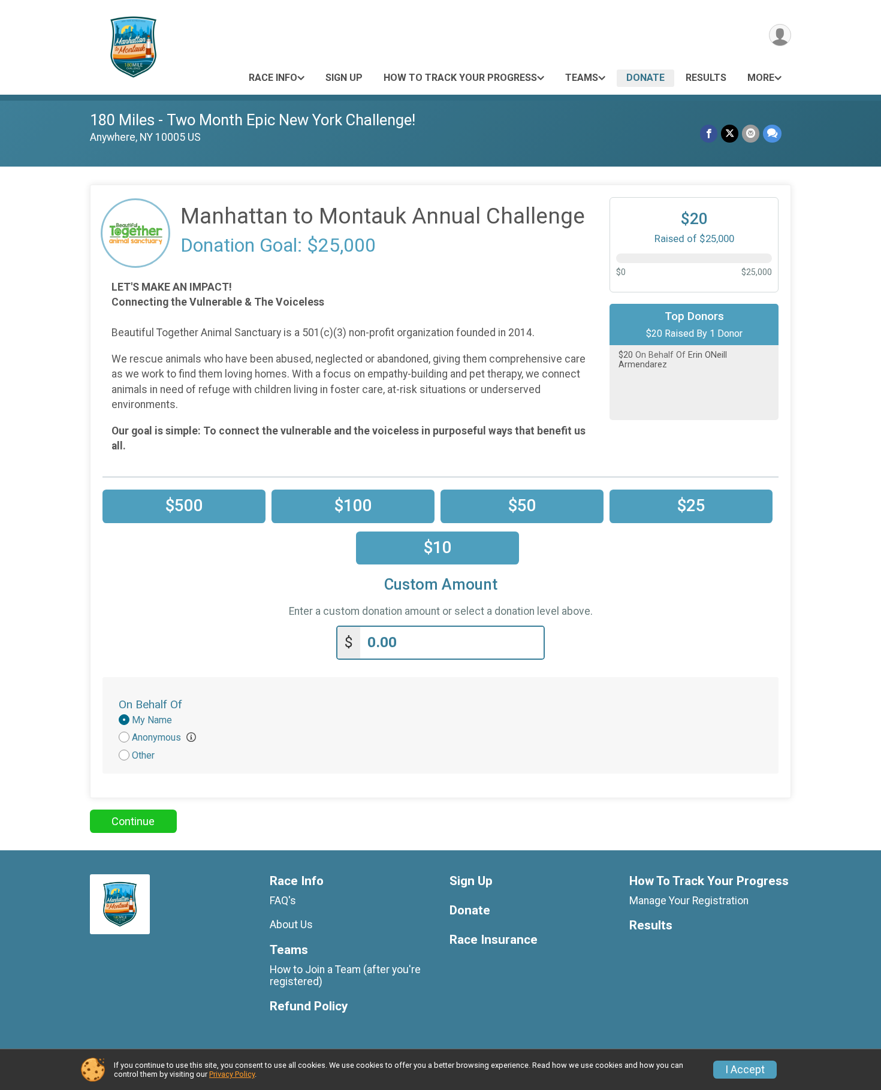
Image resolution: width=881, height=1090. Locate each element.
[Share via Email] (750, 133)
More (760, 77)
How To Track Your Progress (460, 77)
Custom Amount (440, 584)
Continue (133, 821)
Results (706, 77)
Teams (581, 77)
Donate (645, 77)
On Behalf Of (150, 704)
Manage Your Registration (689, 901)
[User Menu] (780, 35)
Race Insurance (493, 940)
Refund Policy (309, 1006)
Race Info (273, 77)
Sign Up (344, 77)
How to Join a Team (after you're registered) (345, 976)
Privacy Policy (232, 1074)
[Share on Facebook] (708, 133)
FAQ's (283, 901)
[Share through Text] (772, 133)
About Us (291, 925)
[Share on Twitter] (729, 133)
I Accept (745, 1070)
